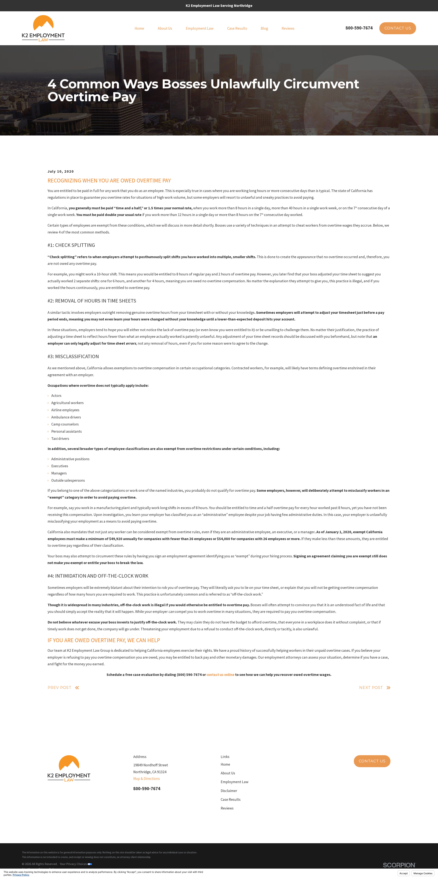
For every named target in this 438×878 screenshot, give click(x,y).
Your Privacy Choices (74, 864)
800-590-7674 (359, 28)
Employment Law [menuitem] (200, 28)
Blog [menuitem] (264, 28)
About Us (228, 773)
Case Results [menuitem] (237, 28)
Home (225, 764)
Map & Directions (146, 778)
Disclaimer (229, 790)
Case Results (231, 799)
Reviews (227, 808)
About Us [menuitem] (165, 28)
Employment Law (234, 781)
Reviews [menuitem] (288, 28)
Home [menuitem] (139, 28)
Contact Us (397, 28)
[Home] (43, 28)
